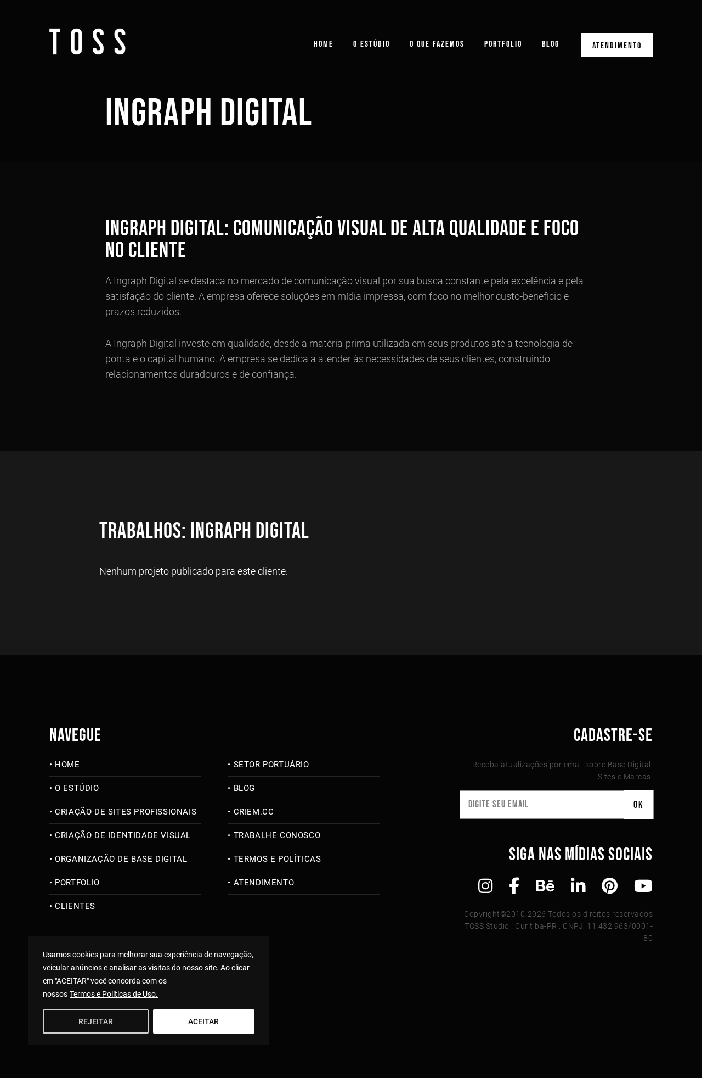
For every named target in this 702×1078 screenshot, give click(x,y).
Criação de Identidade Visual (123, 835)
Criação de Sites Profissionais (125, 812)
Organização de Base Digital (121, 859)
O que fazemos (437, 44)
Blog (550, 44)
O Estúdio (371, 44)
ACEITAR (203, 1021)
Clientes (75, 906)
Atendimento (617, 46)
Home (323, 44)
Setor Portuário (271, 765)
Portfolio (503, 44)
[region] (148, 990)
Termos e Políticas (277, 859)
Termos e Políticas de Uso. (114, 994)
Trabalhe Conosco (277, 835)
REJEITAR (95, 1021)
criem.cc (254, 812)
